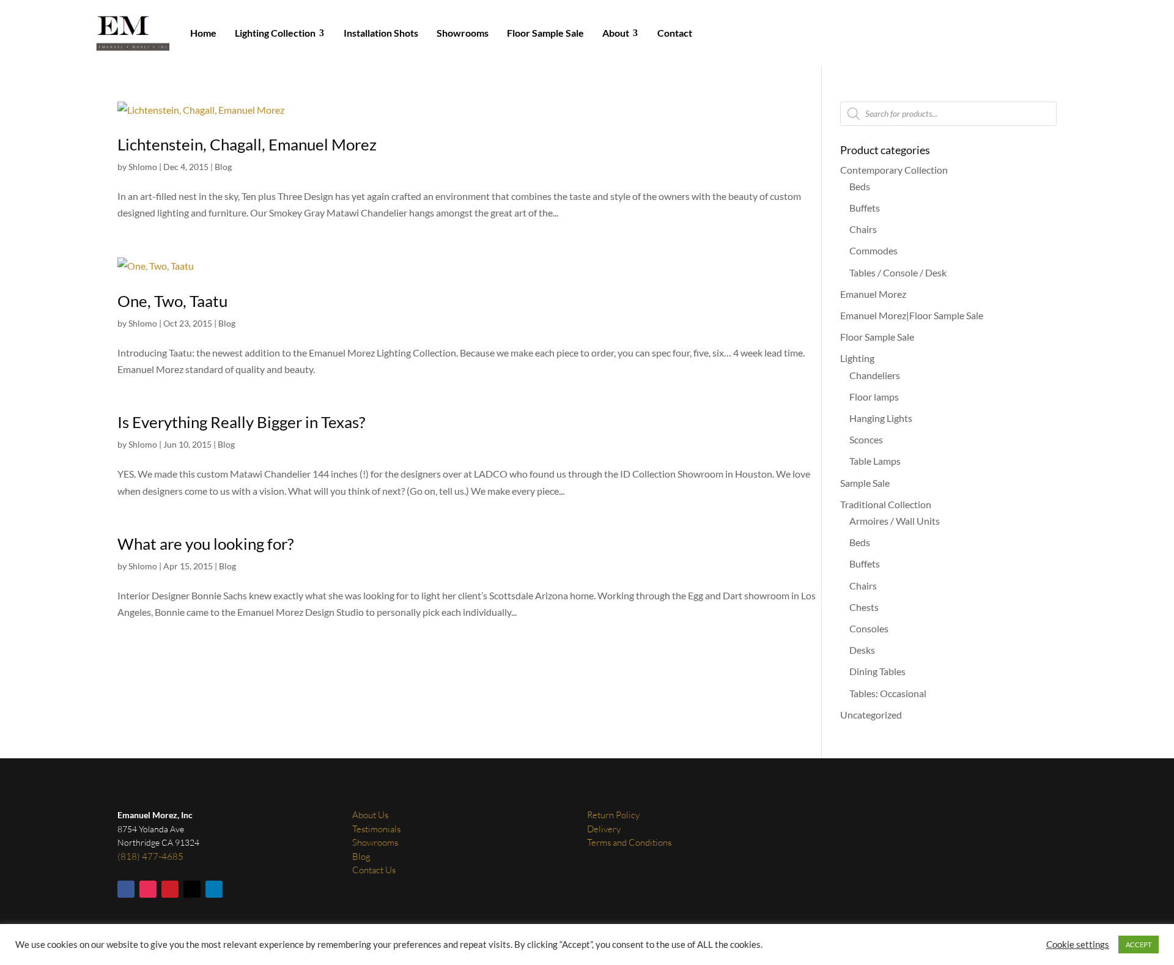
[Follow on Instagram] (148, 889)
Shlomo (142, 166)
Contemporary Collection (894, 170)
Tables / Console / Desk (898, 272)
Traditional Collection (885, 504)
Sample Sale (865, 483)
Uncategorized (871, 714)
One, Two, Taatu (172, 301)
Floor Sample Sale (877, 336)
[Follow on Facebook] (126, 889)
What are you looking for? (205, 543)
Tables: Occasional (887, 693)
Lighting (857, 358)
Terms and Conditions (629, 842)
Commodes (873, 250)
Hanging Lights (880, 418)
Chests (864, 607)
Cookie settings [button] (1077, 944)
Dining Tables (877, 671)
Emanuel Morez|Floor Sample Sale (911, 315)
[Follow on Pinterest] (170, 889)
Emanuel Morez (873, 294)
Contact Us (374, 870)
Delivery (604, 829)
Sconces (866, 439)
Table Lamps (875, 461)
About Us (370, 815)
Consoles (868, 628)
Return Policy (613, 815)
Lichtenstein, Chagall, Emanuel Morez (247, 144)
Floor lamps (874, 396)
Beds (859, 186)
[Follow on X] (192, 889)
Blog (223, 166)
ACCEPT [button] (1138, 944)
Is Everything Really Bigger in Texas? (241, 422)
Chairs (863, 229)
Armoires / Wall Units (894, 521)
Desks (862, 650)
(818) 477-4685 (150, 856)
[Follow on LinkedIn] (214, 889)
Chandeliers (874, 375)
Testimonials (376, 829)
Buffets (864, 207)
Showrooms (375, 842)
